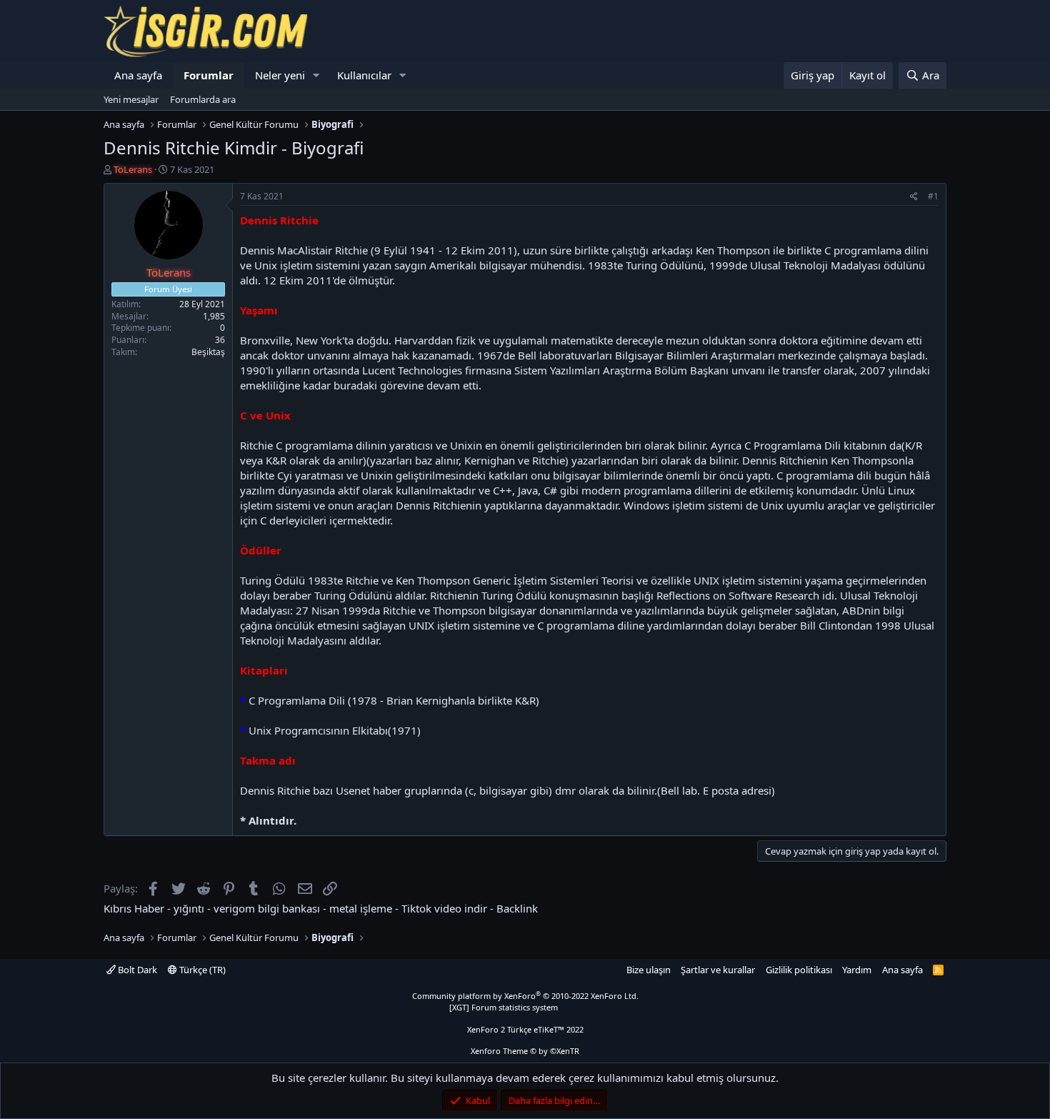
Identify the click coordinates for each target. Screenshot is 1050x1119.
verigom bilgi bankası (267, 908)
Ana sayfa (138, 75)
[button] (316, 75)
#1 (933, 196)
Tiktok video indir (444, 908)
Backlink (517, 908)
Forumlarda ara (203, 99)
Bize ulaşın (648, 969)
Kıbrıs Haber (134, 908)
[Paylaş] (914, 197)
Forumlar (209, 75)
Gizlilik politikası (799, 969)
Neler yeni (280, 75)
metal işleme (360, 908)
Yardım (856, 969)
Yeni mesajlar (131, 99)
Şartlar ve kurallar (718, 969)
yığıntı (189, 908)
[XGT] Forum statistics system (525, 1007)
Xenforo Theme (525, 1050)
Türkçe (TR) (201, 969)
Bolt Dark (136, 969)
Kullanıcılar (364, 75)
